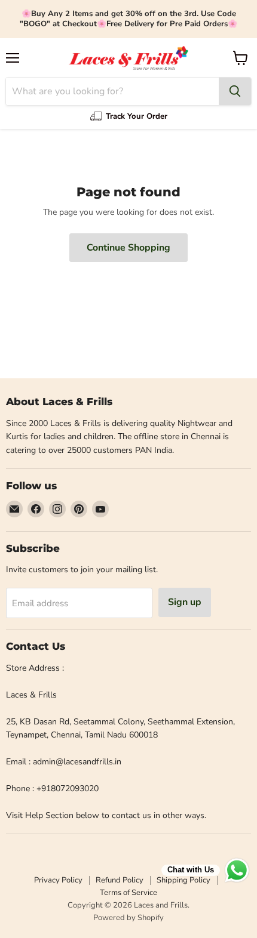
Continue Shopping (128, 247)
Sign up (184, 602)
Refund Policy (119, 880)
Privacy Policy (58, 880)
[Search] (235, 91)
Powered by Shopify (128, 917)
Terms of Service (128, 892)
